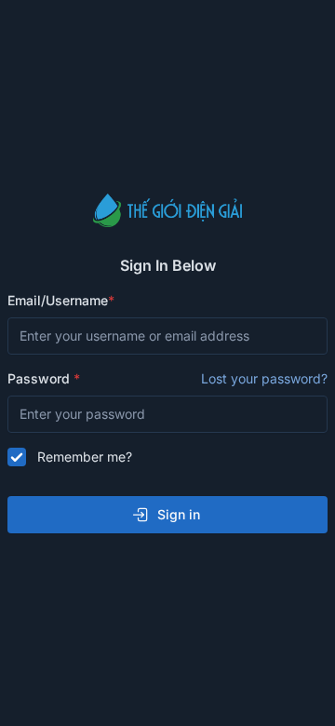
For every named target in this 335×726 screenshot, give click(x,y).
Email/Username (57, 300)
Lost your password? (264, 378)
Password (167, 378)
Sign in (178, 514)
